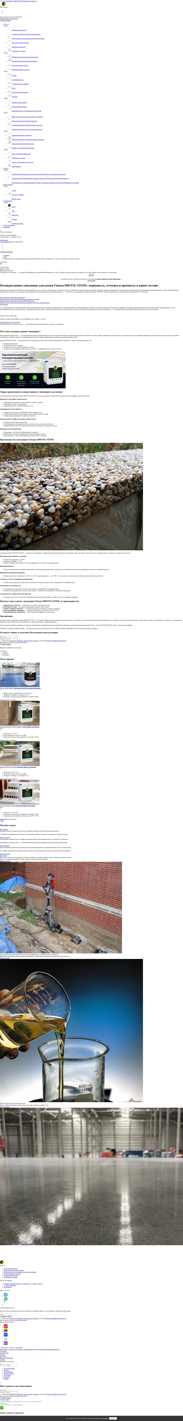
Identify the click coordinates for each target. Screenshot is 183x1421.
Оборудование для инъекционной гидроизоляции (20, 1272)
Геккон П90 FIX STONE (17, 806)
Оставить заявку (5, 644)
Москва (6, 1370)
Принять (113, 1418)
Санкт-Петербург (7, 1)
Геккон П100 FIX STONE (18, 767)
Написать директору (30, 1)
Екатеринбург (8, 1372)
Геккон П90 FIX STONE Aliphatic (19, 727)
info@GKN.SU (15, 322)
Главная (6, 255)
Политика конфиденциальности (49, 1349)
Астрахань (7, 1375)
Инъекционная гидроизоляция (14, 1270)
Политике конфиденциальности (55, 641)
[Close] (1, 1363)
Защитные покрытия (10, 1268)
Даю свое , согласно (34, 641)
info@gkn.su (14, 19)
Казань (6, 1379)
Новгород (7, 1377)
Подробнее (104, 1418)
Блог (5, 257)
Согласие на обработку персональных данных (23, 1349)
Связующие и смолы (10, 1277)
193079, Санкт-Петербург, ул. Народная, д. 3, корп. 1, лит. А (23, 1284)
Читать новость (5, 837)
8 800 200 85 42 (18, 1)
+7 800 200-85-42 (5, 242)
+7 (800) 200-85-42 (10, 1285)
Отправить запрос (6, 1316)
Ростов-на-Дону (9, 1373)
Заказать (2, 700)
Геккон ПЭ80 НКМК (20, 688)
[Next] (2, 821)
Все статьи (3, 855)
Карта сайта (4, 1349)
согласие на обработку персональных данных (23, 641)
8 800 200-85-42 (5, 19)
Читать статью (4, 861)
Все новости (4, 829)
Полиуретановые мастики (12, 1274)
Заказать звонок (5, 20)
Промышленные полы (11, 1275)
